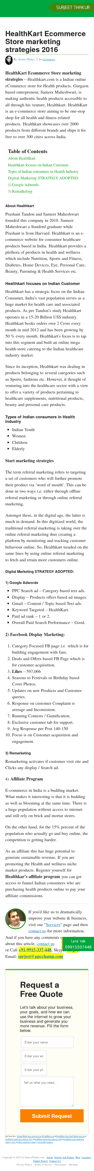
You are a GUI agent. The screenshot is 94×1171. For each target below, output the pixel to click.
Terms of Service (43, 1164)
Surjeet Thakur (47, 10)
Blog (77, 1157)
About (50, 1157)
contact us (37, 931)
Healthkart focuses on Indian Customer (38, 165)
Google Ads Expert (64, 1157)
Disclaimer (60, 1164)
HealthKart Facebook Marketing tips (70, 1136)
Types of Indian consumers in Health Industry (43, 171)
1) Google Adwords (23, 184)
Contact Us (55, 1161)
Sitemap (73, 1164)
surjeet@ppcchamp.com (40, 956)
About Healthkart (21, 158)
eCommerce (48, 59)
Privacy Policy (24, 1164)
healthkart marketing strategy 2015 (19, 1139)
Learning (86, 1157)
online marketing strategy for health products (35, 1142)
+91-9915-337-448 (35, 950)
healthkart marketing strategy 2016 (48, 1139)
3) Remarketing (20, 191)
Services (53, 924)
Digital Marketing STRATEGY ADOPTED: (44, 178)
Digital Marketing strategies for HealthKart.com (35, 1136)
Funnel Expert (40, 1161)
